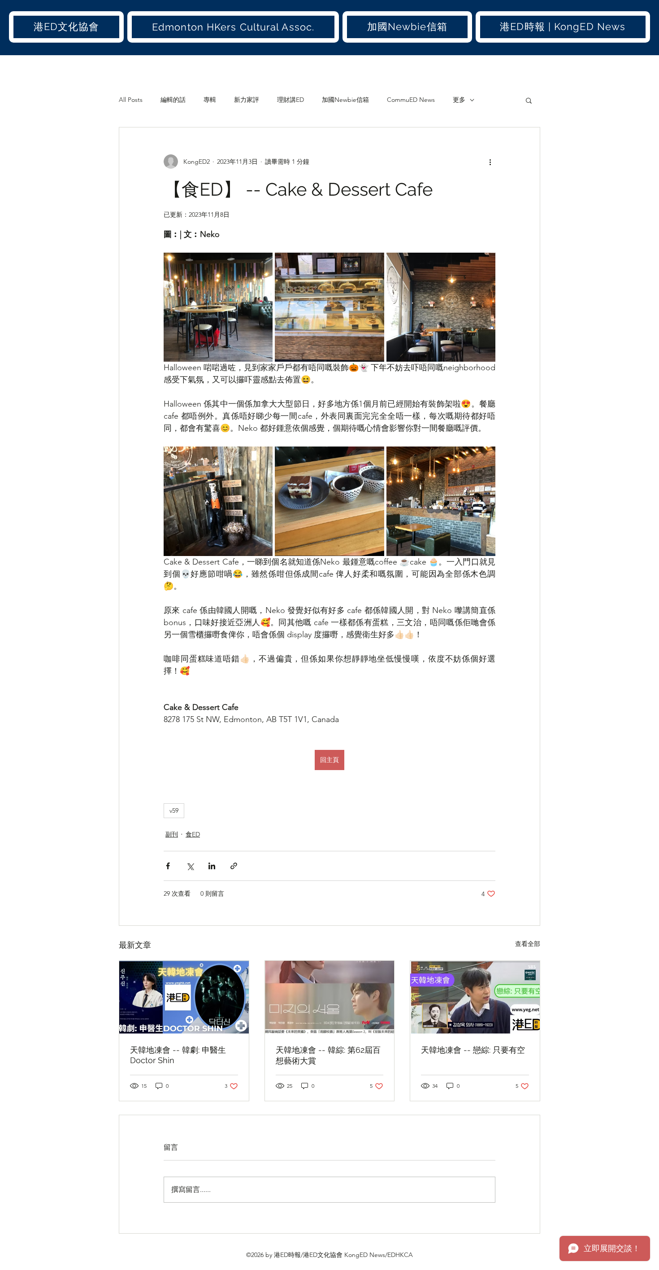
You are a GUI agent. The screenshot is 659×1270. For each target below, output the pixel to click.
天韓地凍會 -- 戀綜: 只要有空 (473, 1050)
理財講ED (290, 100)
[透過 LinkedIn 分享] (212, 866)
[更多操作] (490, 161)
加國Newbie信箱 (345, 100)
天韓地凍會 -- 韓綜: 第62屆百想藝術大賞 (328, 1055)
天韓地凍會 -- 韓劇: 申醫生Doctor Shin (178, 1055)
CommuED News (411, 100)
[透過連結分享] (234, 866)
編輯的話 (173, 100)
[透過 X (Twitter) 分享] (190, 866)
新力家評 (246, 100)
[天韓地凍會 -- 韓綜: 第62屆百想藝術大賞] (330, 997)
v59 (173, 810)
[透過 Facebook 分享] (168, 866)
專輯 (210, 100)
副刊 (171, 834)
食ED (193, 834)
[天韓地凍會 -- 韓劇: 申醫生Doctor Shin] (184, 997)
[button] (66, 27)
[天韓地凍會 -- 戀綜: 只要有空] (475, 997)
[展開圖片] (218, 307)
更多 (459, 100)
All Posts (131, 100)
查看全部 (527, 944)
